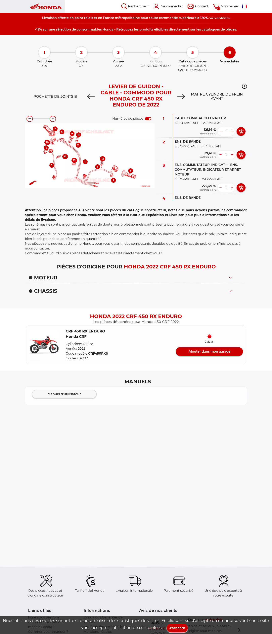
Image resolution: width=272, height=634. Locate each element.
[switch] (148, 118)
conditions (222, 18)
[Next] (181, 96)
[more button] (232, 131)
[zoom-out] (29, 119)
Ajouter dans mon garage (209, 351)
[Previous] (91, 96)
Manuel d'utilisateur (64, 394)
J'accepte (177, 628)
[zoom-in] (53, 119)
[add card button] (241, 131)
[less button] (220, 131)
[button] (244, 86)
